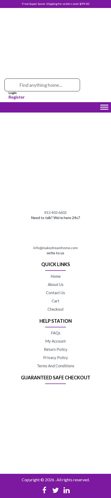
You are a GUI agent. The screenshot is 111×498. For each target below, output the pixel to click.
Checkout (55, 309)
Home (56, 276)
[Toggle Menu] (104, 108)
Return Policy (55, 349)
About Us (56, 284)
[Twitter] (55, 490)
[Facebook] (44, 490)
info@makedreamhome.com (55, 248)
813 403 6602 (55, 212)
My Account (55, 341)
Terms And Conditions (55, 365)
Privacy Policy (55, 357)
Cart (55, 301)
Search (9, 87)
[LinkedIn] (66, 490)
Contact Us (55, 292)
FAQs (55, 332)
